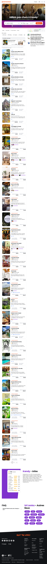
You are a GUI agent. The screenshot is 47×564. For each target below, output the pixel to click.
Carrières (40, 546)
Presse (40, 543)
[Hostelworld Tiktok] (13, 540)
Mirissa (27, 520)
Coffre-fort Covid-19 (17, 292)
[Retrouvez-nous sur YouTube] (9, 540)
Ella (26, 517)
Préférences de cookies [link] (20, 562)
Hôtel (12, 50)
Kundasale (39, 511)
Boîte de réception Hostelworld (41, 557)
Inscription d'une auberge (42, 552)
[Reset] (19, 23)
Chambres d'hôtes (25, 545)
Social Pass (33, 540)
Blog (32, 542)
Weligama (39, 517)
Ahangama (32, 517)
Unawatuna (39, 523)
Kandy (33, 511)
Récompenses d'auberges (34, 548)
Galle (39, 520)
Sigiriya (27, 514)
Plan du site (13, 562)
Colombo (27, 511)
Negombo (33, 520)
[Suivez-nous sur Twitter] (5, 540)
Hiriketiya (32, 523)
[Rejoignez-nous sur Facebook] (2, 540)
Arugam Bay (33, 514)
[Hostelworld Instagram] (7, 540)
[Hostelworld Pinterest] (11, 540)
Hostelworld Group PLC (41, 541)
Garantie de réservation (34, 545)
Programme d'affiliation (41, 554)
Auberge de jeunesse (15, 152)
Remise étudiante (34, 552)
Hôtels (25, 542)
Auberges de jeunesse (26, 540)
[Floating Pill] (10, 462)
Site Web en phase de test (6, 562)
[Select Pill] (42, 2)
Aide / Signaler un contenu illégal (26, 553)
